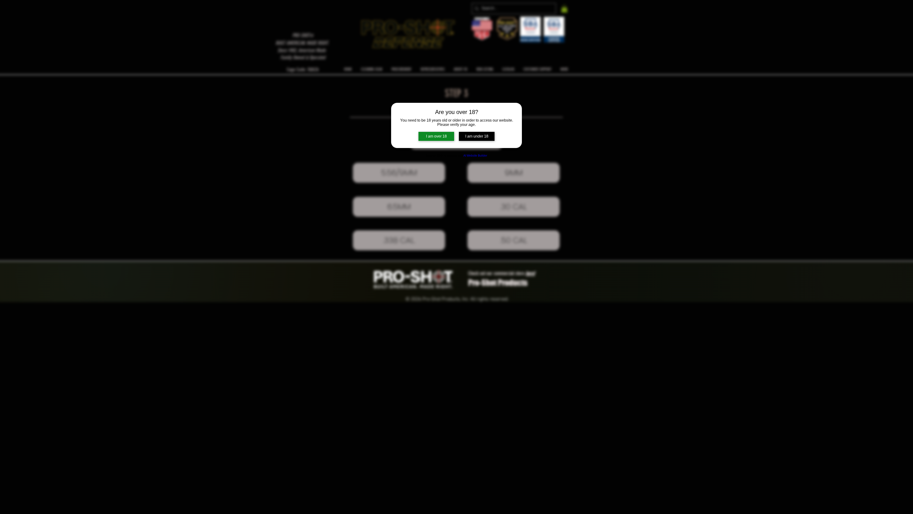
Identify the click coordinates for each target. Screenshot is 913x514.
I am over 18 (436, 136)
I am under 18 (476, 136)
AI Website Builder (475, 155)
